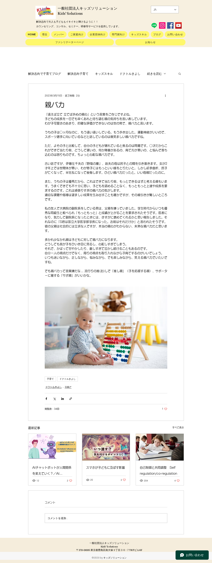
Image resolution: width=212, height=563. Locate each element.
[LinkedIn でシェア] (62, 398)
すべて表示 (178, 427)
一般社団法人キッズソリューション (109, 543)
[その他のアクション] (165, 96)
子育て (50, 379)
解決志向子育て (78, 73)
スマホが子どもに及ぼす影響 (105, 467)
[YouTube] (178, 25)
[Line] (154, 25)
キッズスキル (104, 73)
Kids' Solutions (109, 546)
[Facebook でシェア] (46, 398)
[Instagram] (162, 25)
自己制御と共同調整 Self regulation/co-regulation (158, 470)
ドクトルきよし (130, 73)
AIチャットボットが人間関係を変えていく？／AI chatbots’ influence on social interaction (51, 471)
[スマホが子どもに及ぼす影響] (106, 447)
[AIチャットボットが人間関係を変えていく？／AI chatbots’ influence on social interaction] (52, 447)
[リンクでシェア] (70, 398)
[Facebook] (170, 25)
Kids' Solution (70, 13)
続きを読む (154, 73)
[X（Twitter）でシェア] (54, 398)
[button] (179, 73)
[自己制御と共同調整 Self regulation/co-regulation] (160, 447)
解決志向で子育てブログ (44, 73)
